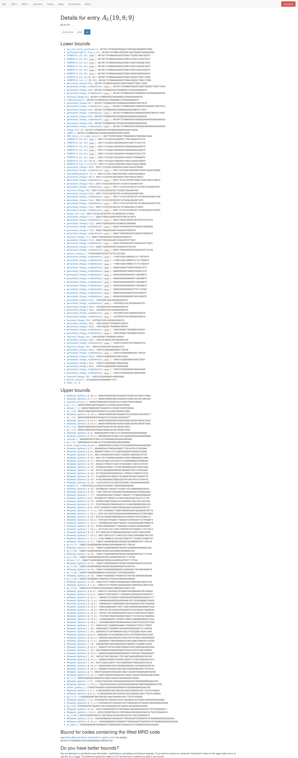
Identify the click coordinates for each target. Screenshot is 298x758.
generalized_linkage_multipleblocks (84, 86)
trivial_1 (70, 382)
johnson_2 (72, 560)
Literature (38, 4)
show (91, 55)
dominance (68, 32)
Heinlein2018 (94, 737)
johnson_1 (72, 407)
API (68, 24)
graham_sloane (74, 379)
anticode (71, 439)
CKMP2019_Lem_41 (77, 80)
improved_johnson (76, 401)
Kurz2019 (111, 737)
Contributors (74, 4)
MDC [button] (24, 4)
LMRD (70, 132)
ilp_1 (69, 404)
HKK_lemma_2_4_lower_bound (82, 135)
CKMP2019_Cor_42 (76, 77)
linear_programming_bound (80, 445)
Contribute (288, 4)
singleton (71, 485)
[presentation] (118, 18)
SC (4, 4)
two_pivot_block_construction (81, 49)
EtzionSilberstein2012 (76, 737)
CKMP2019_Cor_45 (76, 55)
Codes (50, 4)
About (88, 4)
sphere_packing (74, 687)
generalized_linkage (76, 83)
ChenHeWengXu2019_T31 (80, 173)
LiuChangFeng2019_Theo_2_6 (82, 52)
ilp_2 (69, 442)
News (61, 4)
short (79, 32)
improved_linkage (75, 96)
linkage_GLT (73, 129)
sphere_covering (75, 253)
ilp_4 (69, 544)
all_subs (71, 724)
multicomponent (74, 99)
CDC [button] (13, 4)
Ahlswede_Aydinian (76, 395)
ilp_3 (69, 587)
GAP (116, 756)
